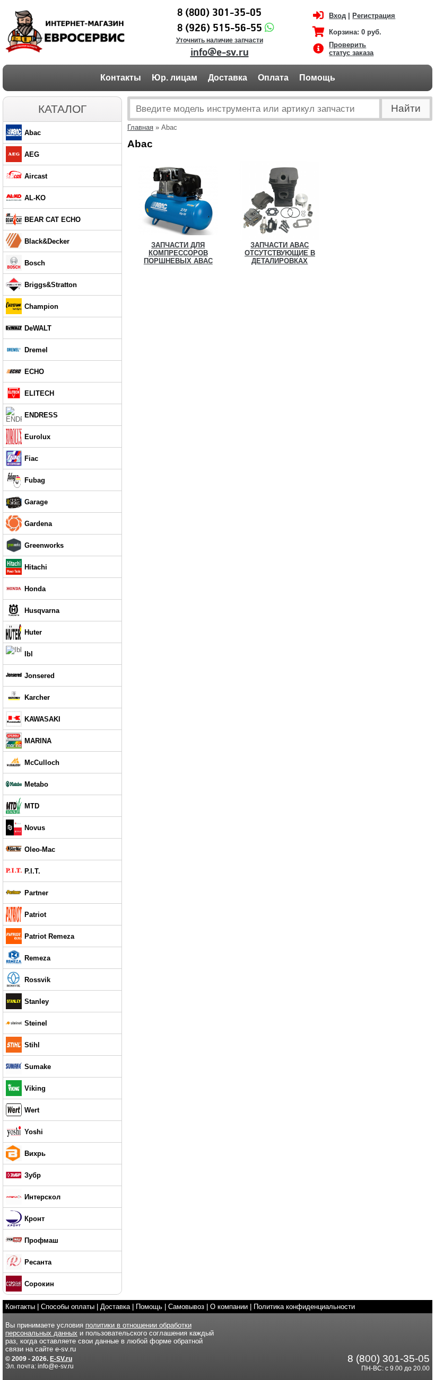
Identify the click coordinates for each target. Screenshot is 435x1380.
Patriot (35, 915)
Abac (32, 133)
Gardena (38, 524)
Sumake (37, 1067)
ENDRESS (41, 415)
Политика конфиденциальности (304, 1307)
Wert (31, 1110)
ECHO (34, 372)
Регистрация (373, 16)
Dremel (36, 350)
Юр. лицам (174, 77)
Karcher (37, 697)
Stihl (32, 1045)
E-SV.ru (61, 1359)
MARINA (37, 741)
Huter (33, 632)
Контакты (120, 77)
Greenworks (44, 545)
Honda (35, 589)
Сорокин (39, 1284)
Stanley (36, 1001)
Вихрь (35, 1154)
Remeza (37, 958)
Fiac (31, 458)
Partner (36, 893)
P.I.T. (32, 871)
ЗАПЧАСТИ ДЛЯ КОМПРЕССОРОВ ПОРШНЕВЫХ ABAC (178, 253)
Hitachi (35, 567)
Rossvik (37, 980)
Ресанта (37, 1262)
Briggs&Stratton (50, 285)
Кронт (34, 1219)
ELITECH (39, 393)
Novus (34, 828)
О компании (229, 1307)
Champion (41, 306)
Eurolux (37, 437)
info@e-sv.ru (219, 52)
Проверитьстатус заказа (351, 49)
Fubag (34, 480)
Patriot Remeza (49, 936)
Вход (337, 16)
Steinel (35, 1023)
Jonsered (39, 676)
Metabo (36, 784)
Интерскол (42, 1197)
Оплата (273, 77)
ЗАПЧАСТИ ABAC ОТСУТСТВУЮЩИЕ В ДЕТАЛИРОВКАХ (280, 253)
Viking (35, 1088)
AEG (31, 154)
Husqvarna (41, 611)
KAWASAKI (42, 719)
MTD (31, 806)
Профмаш (41, 1240)
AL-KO (35, 198)
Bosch (34, 263)
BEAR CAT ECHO (52, 220)
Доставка (227, 77)
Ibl (28, 654)
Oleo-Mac (39, 849)
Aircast (35, 176)
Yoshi (33, 1132)
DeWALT (37, 328)
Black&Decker (46, 241)
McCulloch (41, 763)
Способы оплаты (67, 1307)
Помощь (317, 77)
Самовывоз (186, 1307)
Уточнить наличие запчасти (219, 40)
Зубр (32, 1175)
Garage (36, 502)
